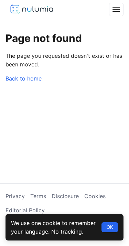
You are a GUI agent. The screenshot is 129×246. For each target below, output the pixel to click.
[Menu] (116, 9)
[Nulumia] (31, 9)
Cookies (95, 196)
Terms (38, 196)
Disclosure (65, 196)
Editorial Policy (25, 210)
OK (110, 227)
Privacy (15, 196)
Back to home (24, 78)
